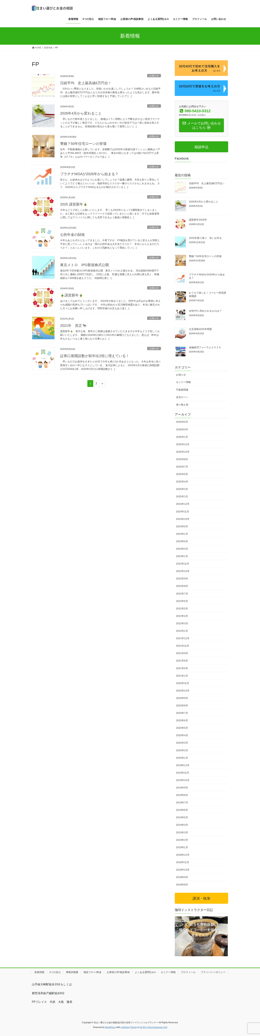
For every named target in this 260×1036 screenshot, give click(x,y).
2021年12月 (182, 638)
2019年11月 (182, 772)
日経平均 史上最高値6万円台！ (86, 83)
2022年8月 (182, 586)
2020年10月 (182, 690)
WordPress (110, 1027)
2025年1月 (182, 496)
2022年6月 (182, 601)
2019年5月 (182, 817)
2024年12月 (182, 503)
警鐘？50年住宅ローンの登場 (83, 144)
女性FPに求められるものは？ (205, 310)
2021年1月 (182, 675)
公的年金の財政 (72, 235)
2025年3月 (182, 489)
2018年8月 (182, 884)
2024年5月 (182, 526)
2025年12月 (182, 444)
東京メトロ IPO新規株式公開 (86, 265)
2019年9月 (182, 787)
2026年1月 (182, 436)
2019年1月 (182, 847)
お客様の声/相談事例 (118, 972)
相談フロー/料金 (92, 972)
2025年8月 (182, 459)
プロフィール (188, 972)
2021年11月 (182, 645)
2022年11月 (182, 563)
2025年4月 (182, 481)
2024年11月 (182, 511)
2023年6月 (182, 541)
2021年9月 (182, 653)
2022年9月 (182, 578)
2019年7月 (182, 802)
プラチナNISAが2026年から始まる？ (89, 174)
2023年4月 (182, 548)
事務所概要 (72, 972)
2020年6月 (182, 720)
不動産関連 (182, 389)
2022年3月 (182, 623)
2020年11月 (182, 683)
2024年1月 (182, 533)
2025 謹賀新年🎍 (74, 204)
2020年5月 (182, 727)
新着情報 (39, 972)
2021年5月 (182, 668)
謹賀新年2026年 (198, 219)
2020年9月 (182, 698)
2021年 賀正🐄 (73, 325)
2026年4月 (182, 429)
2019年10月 (182, 780)
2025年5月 (182, 474)
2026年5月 (182, 421)
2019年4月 (182, 824)
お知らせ (154, 75)
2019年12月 (182, 765)
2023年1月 (182, 556)
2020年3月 (182, 742)
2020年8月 (182, 705)
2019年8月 (182, 795)
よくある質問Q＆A (145, 972)
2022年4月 (182, 616)
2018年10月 (182, 869)
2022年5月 (182, 608)
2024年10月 (182, 519)
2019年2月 (182, 839)
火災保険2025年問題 (200, 329)
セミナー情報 (183, 382)
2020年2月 (182, 750)
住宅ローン (182, 397)
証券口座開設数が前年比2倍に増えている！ (94, 356)
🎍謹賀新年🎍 (71, 295)
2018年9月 (182, 877)
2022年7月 (182, 593)
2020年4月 (182, 735)
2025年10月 (182, 451)
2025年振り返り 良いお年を (205, 238)
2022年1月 (182, 630)
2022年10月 (182, 571)
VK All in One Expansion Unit (153, 1027)
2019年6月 (182, 810)
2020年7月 (182, 713)
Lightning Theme (129, 1027)
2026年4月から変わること (81, 113)
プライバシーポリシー (213, 972)
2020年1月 (182, 757)
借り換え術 (182, 404)
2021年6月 (182, 660)
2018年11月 (182, 862)
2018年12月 (182, 854)
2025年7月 (182, 466)
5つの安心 (55, 972)
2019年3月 (182, 832)
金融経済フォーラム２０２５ (205, 347)
